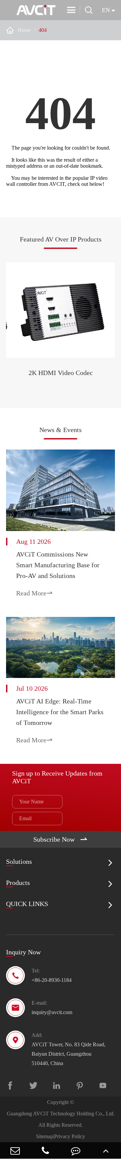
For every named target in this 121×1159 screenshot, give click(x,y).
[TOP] (106, 1150)
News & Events (60, 429)
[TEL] (45, 1150)
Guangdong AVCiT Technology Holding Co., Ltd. (61, 1113)
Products (18, 882)
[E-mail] (15, 1150)
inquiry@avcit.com (52, 1012)
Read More (34, 593)
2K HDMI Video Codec (61, 372)
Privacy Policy (69, 1136)
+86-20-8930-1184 (52, 980)
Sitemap (44, 1136)
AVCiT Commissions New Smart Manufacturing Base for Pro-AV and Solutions (57, 564)
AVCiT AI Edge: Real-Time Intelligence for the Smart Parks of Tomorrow (60, 711)
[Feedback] (76, 1150)
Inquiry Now (23, 952)
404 (43, 30)
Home (24, 30)
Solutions (19, 861)
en (106, 10)
